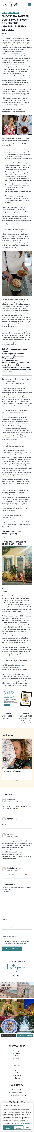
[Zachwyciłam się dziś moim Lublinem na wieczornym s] (25, 1007)
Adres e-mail (7, 928)
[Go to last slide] (4, 759)
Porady (4, 12)
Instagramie (20, 665)
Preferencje (27, 1127)
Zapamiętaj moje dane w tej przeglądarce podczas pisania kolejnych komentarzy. (16, 942)
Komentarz (6, 891)
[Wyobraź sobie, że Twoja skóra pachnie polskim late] (8, 1007)
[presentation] (17, 754)
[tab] (13, 780)
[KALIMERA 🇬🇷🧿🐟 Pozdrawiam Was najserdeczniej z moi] (25, 990)
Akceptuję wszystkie (7, 1127)
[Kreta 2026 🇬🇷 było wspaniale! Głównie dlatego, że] (8, 990)
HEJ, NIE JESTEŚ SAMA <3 (13, 771)
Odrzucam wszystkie (18, 1127)
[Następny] (29, 759)
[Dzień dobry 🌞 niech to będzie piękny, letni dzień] (25, 1024)
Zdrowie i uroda (13, 12)
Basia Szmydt (12, 868)
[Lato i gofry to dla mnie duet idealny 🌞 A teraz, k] (8, 1024)
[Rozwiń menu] (29, 4)
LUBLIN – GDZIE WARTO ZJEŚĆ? (7, 716)
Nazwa (5, 919)
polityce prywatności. (26, 1123)
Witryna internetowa (9, 936)
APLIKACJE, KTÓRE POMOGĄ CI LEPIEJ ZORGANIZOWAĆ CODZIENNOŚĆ (25, 718)
